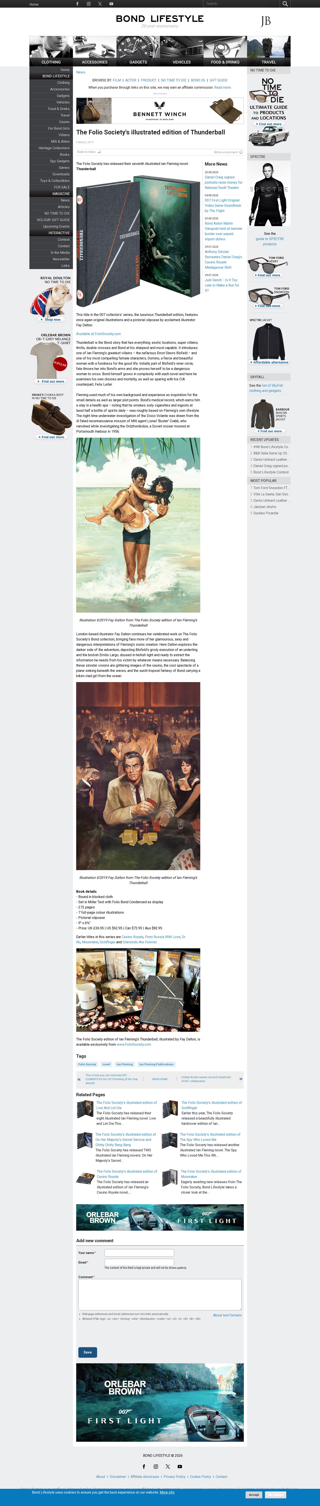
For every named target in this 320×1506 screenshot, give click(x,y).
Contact (64, 246)
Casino (64, 122)
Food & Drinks (59, 109)
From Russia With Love (162, 937)
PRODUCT (149, 80)
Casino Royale (132, 937)
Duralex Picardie (265, 513)
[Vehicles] (182, 65)
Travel (65, 115)
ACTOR (130, 80)
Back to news (86, 152)
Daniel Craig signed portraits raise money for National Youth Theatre (224, 182)
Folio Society (87, 1064)
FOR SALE (62, 187)
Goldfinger (107, 942)
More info (167, 1492)
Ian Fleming (125, 1064)
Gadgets (63, 96)
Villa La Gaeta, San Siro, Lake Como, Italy (284, 494)
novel (106, 1064)
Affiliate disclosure (145, 1477)
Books (65, 154)
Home (34, 4)
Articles (64, 207)
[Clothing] (51, 65)
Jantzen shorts (264, 507)
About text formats (227, 1315)
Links (65, 266)
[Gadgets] (138, 65)
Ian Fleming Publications (156, 1064)
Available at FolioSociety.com (98, 334)
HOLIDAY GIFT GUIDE (53, 220)
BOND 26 (198, 80)
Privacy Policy (174, 1477)
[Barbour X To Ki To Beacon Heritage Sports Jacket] (270, 433)
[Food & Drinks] (225, 65)
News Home (160, 1079)
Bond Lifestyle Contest (271, 472)
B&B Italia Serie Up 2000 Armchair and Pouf (286, 453)
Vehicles (63, 102)
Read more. (222, 87)
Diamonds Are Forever (140, 942)
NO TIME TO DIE (57, 213)
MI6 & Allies (60, 141)
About (100, 1477)
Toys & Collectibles (55, 181)
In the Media (60, 253)
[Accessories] (94, 65)
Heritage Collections (54, 148)
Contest (64, 239)
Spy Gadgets (60, 161)
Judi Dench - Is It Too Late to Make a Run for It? (222, 285)
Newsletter (61, 259)
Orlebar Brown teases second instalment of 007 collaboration (206, 1079)
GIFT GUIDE (218, 80)
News (65, 200)
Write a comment (226, 152)
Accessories (60, 89)
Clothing (63, 83)
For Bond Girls (59, 128)
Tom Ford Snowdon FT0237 (274, 488)
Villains (64, 135)
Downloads (61, 174)
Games (64, 168)
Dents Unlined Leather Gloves (276, 459)
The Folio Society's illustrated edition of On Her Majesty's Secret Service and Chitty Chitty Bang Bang (126, 1139)
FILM (117, 80)
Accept (254, 1494)
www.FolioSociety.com (134, 1044)
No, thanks (275, 1494)
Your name (86, 1253)
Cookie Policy (200, 1477)
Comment (85, 1277)
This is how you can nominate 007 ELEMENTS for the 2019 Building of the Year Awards (112, 1079)
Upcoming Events (56, 226)
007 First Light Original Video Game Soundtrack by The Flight (223, 205)
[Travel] (269, 65)
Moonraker (90, 942)
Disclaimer (118, 1477)
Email (82, 1262)
